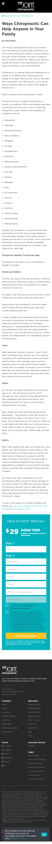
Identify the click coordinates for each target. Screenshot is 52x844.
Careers (5, 708)
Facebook (7, 758)
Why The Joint (34, 720)
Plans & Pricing (34, 712)
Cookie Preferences (36, 771)
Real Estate (6, 724)
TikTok (6, 754)
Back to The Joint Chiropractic (18, 16)
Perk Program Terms (36, 767)
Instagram (7, 750)
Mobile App (6, 732)
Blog (30, 732)
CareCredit (32, 728)
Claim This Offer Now (26, 636)
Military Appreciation (10, 728)
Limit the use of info (36, 779)
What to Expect (34, 716)
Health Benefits (34, 708)
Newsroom (6, 712)
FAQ (30, 736)
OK (44, 834)
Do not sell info (34, 775)
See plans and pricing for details (21, 822)
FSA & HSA (32, 724)
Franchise (6, 720)
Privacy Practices (35, 763)
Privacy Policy (27, 605)
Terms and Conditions (20, 608)
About (4, 704)
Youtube (7, 746)
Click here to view (17, 838)
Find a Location (34, 704)
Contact (31, 746)
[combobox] (26, 592)
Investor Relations (9, 716)
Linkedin (7, 762)
